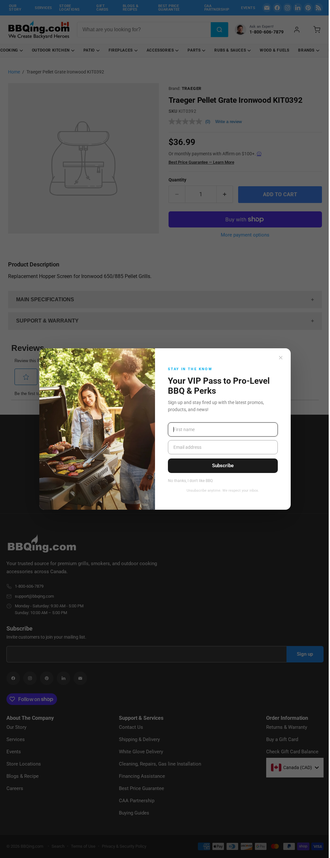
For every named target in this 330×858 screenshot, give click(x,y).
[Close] (281, 357)
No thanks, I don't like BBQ (190, 481)
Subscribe (223, 465)
